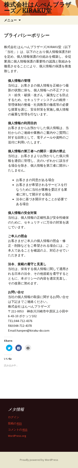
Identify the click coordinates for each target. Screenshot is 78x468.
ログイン (13, 417)
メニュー (10, 20)
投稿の (15, 423)
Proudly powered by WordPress (39, 460)
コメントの (17, 429)
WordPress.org (17, 436)
